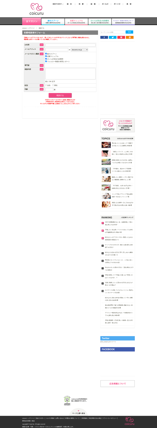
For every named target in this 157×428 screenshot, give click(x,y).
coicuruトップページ (28, 28)
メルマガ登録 (50, 418)
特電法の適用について (72, 418)
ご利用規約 (84, 418)
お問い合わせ (60, 418)
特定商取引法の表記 (95, 418)
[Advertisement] (117, 79)
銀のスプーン (52, 54)
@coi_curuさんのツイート (108, 342)
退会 (33, 421)
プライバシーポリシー (110, 418)
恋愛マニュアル (53, 56)
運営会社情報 (26, 421)
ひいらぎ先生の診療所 (55, 59)
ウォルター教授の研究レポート (58, 61)
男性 (55, 85)
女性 (48, 85)
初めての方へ (40, 418)
